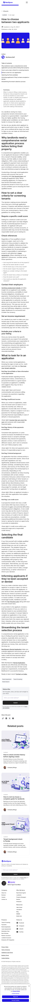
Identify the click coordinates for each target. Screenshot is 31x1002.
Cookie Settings (5, 958)
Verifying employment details (11, 288)
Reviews (4, 895)
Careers (3, 897)
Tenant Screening (6, 922)
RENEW (18, 914)
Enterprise (18, 901)
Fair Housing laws (17, 176)
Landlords (18, 895)
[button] (26, 2)
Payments (4, 924)
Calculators (19, 909)
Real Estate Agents (21, 892)
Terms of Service (6, 949)
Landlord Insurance (6, 937)
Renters (18, 899)
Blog (17, 911)
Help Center (19, 907)
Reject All (15, 996)
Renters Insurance (6, 935)
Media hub (19, 916)
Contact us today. (21, 674)
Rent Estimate (5, 933)
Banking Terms (5, 955)
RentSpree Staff (10, 57)
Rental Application (19, 663)
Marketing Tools (5, 931)
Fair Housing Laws (13, 601)
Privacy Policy (5, 947)
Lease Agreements (6, 929)
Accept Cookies (15, 1000)
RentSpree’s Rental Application (12, 649)
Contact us (4, 899)
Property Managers (21, 897)
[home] (8, 2)
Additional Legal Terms (7, 952)
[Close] (29, 986)
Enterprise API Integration (8, 940)
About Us (4, 892)
